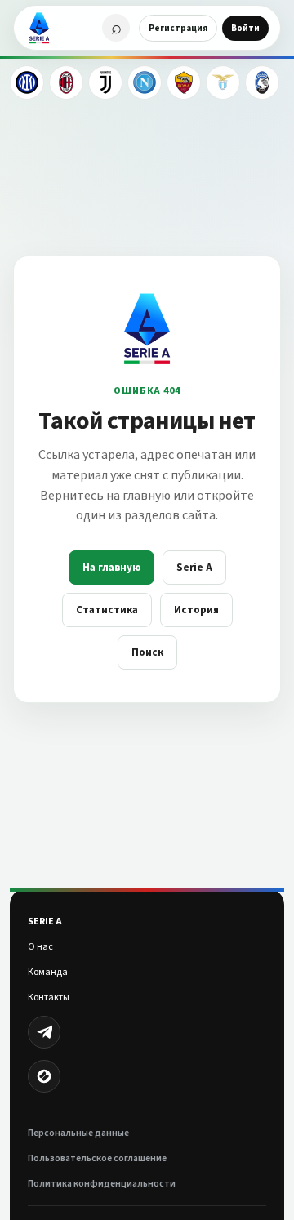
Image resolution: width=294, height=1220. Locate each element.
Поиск (147, 652)
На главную (111, 567)
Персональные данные (78, 1133)
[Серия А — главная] (39, 28)
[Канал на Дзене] (44, 1076)
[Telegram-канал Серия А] (44, 1032)
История (196, 610)
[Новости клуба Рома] (184, 82)
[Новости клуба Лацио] (223, 82)
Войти (245, 28)
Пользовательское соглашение (97, 1158)
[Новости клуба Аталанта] (262, 82)
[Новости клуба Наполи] (144, 82)
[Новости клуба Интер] (27, 82)
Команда (48, 972)
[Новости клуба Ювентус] (105, 82)
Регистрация (178, 28)
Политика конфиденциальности (102, 1184)
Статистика (107, 610)
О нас (40, 947)
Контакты (48, 997)
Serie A (194, 567)
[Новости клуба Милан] (66, 82)
